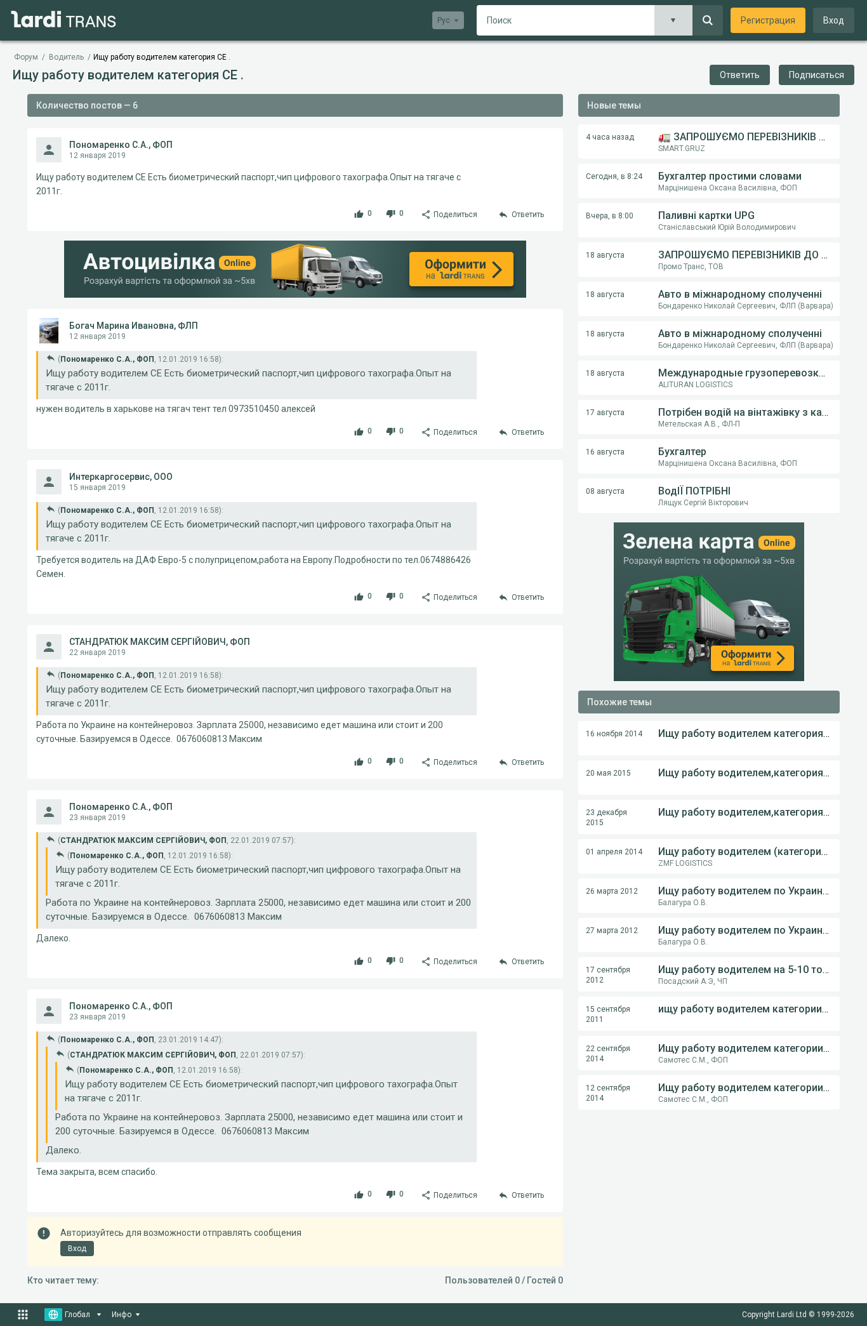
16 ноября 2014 (614, 733)
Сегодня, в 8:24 (614, 176)
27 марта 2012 (612, 930)
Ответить (740, 75)
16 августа (605, 452)
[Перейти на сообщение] (51, 357)
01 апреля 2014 (614, 851)
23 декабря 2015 (606, 817)
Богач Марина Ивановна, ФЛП (133, 326)
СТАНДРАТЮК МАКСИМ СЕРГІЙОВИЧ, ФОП (159, 642)
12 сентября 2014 (608, 1093)
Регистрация (768, 20)
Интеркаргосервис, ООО (121, 477)
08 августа (605, 491)
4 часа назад (610, 137)
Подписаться (816, 75)
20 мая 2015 (608, 773)
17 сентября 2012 (608, 975)
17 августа (605, 412)
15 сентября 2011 (608, 1014)
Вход (833, 20)
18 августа (605, 255)
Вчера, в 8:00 (609, 215)
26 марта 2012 (612, 891)
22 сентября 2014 (608, 1053)
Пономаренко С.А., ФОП (121, 145)
